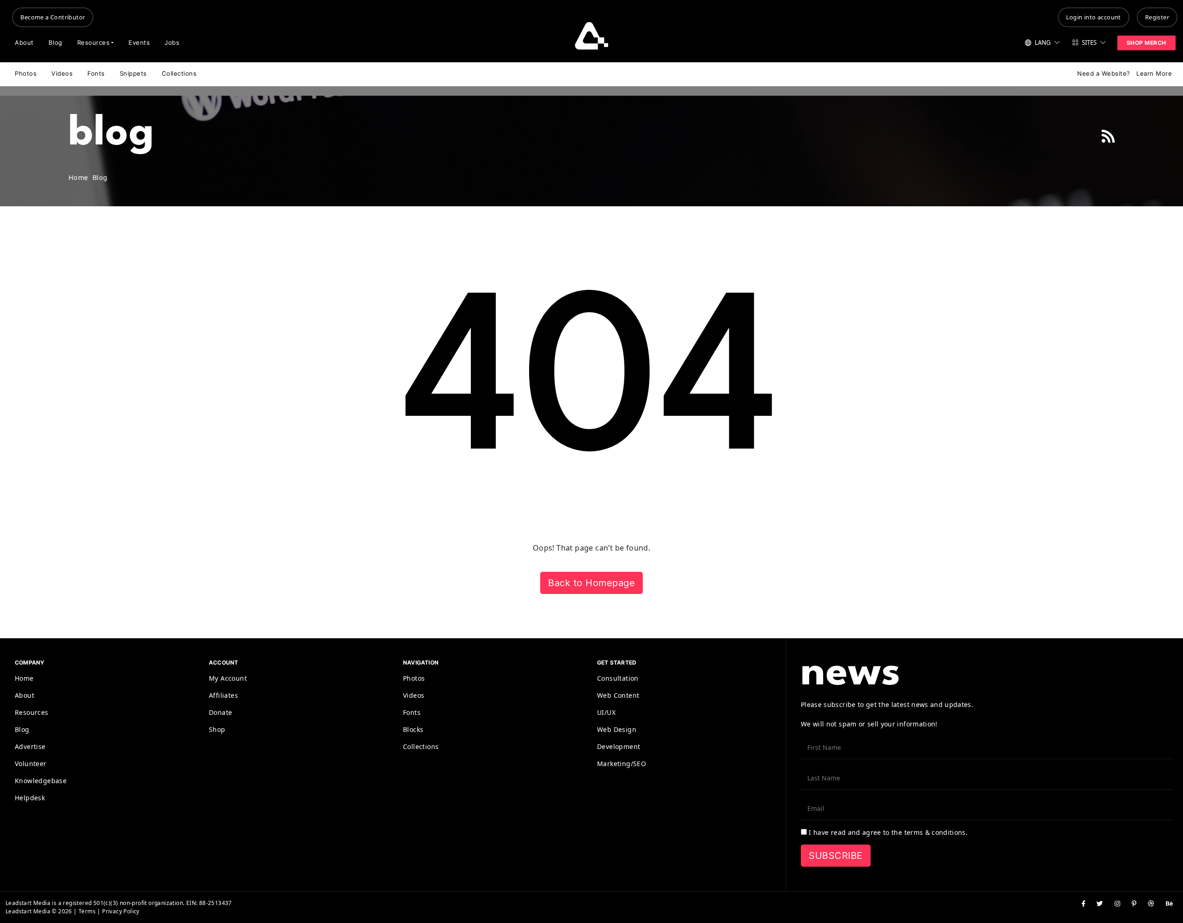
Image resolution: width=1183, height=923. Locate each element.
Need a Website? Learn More (1124, 73)
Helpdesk (30, 797)
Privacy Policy (121, 911)
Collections (179, 73)
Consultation (618, 678)
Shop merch (1146, 42)
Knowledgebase (41, 780)
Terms (87, 911)
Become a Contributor (52, 17)
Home (24, 678)
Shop (217, 729)
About (24, 42)
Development (618, 746)
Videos (62, 73)
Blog (55, 42)
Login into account (1093, 17)
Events (139, 42)
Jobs (172, 42)
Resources (93, 42)
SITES (1089, 42)
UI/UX (606, 712)
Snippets (133, 73)
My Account (228, 678)
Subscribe (836, 855)
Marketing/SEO (621, 763)
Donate (220, 712)
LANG (1042, 42)
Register (1157, 17)
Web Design (616, 729)
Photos (26, 73)
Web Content (618, 695)
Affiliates (223, 695)
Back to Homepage (591, 582)
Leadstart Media (28, 903)
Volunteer (31, 763)
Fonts (96, 73)
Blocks (413, 729)
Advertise (30, 746)
